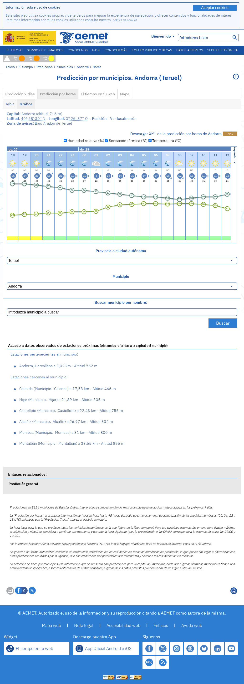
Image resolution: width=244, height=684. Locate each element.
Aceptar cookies (214, 8)
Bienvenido (161, 36)
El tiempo (14, 50)
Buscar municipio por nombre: (121, 302)
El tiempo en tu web (98, 94)
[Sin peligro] (48, 238)
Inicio (10, 66)
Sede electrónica (222, 50)
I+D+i (96, 50)
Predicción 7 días (20, 94)
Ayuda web (191, 625)
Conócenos (78, 50)
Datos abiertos (189, 50)
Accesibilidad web (123, 625)
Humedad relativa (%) (85, 140)
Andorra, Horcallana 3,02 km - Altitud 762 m (58, 365)
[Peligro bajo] (13, 238)
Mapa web (51, 625)
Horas (96, 66)
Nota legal (83, 625)
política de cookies (125, 20)
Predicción (45, 66)
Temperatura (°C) (166, 140)
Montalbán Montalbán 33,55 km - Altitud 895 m (71, 443)
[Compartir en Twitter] (32, 590)
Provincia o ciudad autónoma (121, 250)
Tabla (10, 104)
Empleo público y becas (152, 50)
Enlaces (160, 625)
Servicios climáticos (45, 50)
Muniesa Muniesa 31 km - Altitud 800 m (65, 432)
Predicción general (23, 483)
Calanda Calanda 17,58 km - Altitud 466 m (67, 388)
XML (230, 133)
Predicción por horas (58, 94)
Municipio (120, 276)
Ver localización (123, 118)
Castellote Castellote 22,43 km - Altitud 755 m (71, 410)
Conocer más (116, 50)
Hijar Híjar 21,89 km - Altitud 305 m (62, 399)
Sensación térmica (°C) (128, 140)
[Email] (10, 593)
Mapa (124, 94)
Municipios (64, 66)
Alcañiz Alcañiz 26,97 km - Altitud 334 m (66, 421)
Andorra (83, 66)
